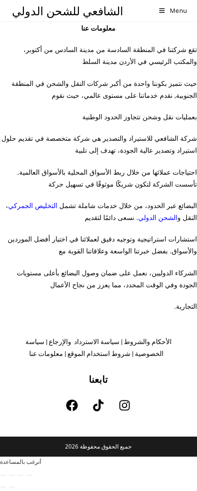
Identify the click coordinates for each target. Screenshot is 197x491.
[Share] (12, 475)
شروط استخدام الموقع (99, 353)
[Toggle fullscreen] (20, 475)
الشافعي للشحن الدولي (67, 11)
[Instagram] (125, 406)
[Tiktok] (98, 406)
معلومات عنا (46, 353)
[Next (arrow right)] (12, 487)
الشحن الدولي (157, 217)
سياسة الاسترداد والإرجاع (84, 341)
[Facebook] (72, 406)
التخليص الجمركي (32, 205)
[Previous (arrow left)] (3, 487)
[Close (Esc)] (3, 475)
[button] (20, 461)
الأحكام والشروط (148, 341)
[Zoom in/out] (29, 475)
